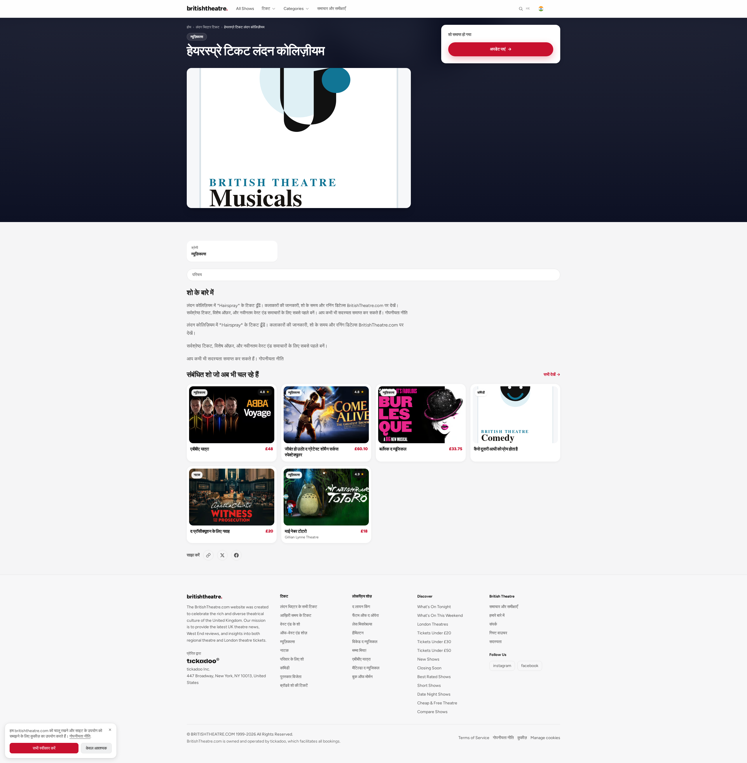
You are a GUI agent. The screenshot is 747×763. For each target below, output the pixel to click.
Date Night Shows (434, 694)
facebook (529, 665)
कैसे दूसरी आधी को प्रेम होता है (496, 449)
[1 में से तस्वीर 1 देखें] (299, 138)
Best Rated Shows (434, 676)
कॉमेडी (481, 392)
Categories (294, 8)
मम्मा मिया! (359, 650)
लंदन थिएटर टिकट (207, 27)
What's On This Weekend (440, 615)
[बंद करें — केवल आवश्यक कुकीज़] (110, 730)
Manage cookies (545, 737)
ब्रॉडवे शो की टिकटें (294, 685)
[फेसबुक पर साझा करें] (236, 555)
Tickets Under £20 (434, 633)
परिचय (197, 274)
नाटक (197, 475)
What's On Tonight (434, 606)
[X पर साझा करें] (222, 555)
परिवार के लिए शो (292, 659)
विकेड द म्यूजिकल (364, 641)
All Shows (245, 8)
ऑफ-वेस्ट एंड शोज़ (293, 633)
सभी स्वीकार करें (44, 748)
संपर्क (493, 624)
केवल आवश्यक (96, 748)
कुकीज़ (522, 737)
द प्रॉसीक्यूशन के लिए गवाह (210, 531)
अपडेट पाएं (501, 49)
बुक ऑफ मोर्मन (362, 676)
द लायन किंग (361, 606)
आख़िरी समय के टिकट (295, 615)
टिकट (266, 8)
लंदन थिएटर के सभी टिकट (298, 606)
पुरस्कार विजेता (290, 676)
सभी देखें (552, 374)
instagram (502, 665)
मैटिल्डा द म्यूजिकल (365, 668)
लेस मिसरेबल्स (362, 624)
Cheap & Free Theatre (437, 703)
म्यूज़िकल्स (197, 37)
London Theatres (432, 624)
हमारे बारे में (497, 615)
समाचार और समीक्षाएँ (331, 8)
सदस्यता (495, 641)
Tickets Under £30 (434, 641)
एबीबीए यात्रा (199, 449)
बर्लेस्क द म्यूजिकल (392, 449)
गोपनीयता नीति (503, 737)
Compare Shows (432, 711)
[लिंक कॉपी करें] (208, 555)
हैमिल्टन (358, 633)
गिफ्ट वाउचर (498, 633)
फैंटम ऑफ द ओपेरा (365, 615)
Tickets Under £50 (434, 650)
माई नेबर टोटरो (296, 531)
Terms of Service (473, 737)
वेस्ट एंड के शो (290, 624)
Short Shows (429, 685)
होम (189, 27)
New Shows (428, 659)
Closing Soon (429, 668)
